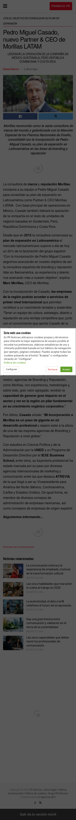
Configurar (11, 369)
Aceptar (66, 369)
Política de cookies (15, 362)
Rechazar (53, 369)
